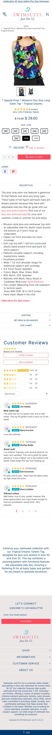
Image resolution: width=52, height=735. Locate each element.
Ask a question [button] (26, 362)
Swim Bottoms (35, 281)
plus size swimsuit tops (14, 214)
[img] (18, 403)
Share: (5, 166)
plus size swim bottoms (14, 210)
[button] (21, 91)
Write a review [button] (26, 355)
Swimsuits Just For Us (27, 14)
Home (26, 26)
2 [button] (22, 511)
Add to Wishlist (36, 148)
